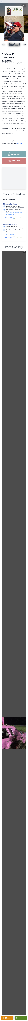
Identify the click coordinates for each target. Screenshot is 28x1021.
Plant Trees (19, 217)
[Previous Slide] (3, 732)
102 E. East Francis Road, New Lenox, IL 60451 (14, 213)
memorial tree (21, 141)
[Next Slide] (24, 732)
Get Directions (8, 217)
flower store (19, 143)
